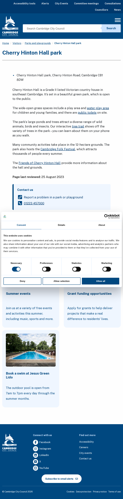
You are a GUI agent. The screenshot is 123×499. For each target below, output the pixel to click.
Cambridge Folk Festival (57, 149)
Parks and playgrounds (38, 43)
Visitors (17, 43)
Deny (22, 281)
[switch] (46, 269)
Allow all (100, 281)
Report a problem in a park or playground (53, 197)
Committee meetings (86, 3)
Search (111, 28)
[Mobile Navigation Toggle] (118, 21)
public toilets (87, 112)
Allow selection (62, 281)
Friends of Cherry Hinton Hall (40, 163)
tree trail (78, 126)
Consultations (113, 3)
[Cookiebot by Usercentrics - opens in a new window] (106, 216)
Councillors (101, 9)
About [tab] (101, 225)
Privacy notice (100, 491)
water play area (98, 108)
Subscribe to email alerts (59, 478)
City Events (61, 3)
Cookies (70, 491)
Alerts (45, 3)
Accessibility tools (24, 3)
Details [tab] (61, 225)
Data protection (83, 491)
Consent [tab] (21, 225)
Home (5, 43)
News (117, 9)
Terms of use (114, 491)
